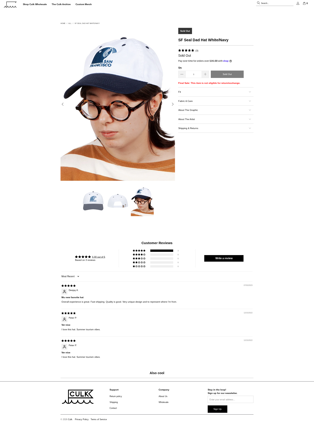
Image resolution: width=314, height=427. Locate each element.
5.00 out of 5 (98, 257)
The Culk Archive (61, 4)
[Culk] (10, 4)
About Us (163, 396)
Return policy (116, 396)
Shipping (114, 402)
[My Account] (297, 3)
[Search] (258, 3)
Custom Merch (84, 4)
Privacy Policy (82, 419)
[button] (139, 251)
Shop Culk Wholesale (35, 4)
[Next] (172, 104)
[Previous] (63, 104)
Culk (70, 419)
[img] (68, 285)
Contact (113, 408)
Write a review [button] (224, 258)
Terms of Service (99, 419)
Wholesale (163, 402)
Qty (180, 67)
